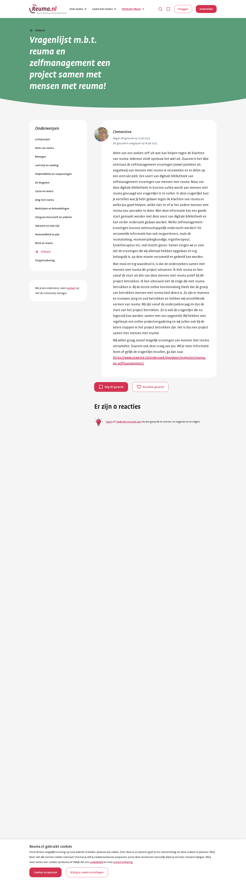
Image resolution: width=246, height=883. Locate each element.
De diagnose (42, 182)
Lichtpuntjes (42, 139)
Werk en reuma (44, 243)
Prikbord (45, 251)
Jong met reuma (44, 199)
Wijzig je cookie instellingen (87, 872)
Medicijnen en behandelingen (52, 208)
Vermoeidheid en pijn (47, 234)
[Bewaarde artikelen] (168, 9)
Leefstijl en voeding (47, 165)
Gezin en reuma (44, 191)
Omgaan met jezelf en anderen (53, 217)
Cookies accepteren (45, 872)
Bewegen (40, 156)
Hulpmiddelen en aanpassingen (53, 173)
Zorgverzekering (45, 260)
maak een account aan (128, 421)
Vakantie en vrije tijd (47, 225)
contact (71, 288)
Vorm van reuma (44, 148)
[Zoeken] (160, 9)
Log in (109, 421)
